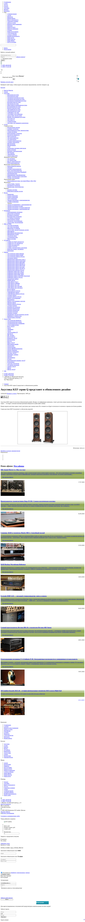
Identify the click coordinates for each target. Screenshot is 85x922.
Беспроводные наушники (14, 216)
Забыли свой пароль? (7, 897)
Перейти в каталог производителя (10, 451)
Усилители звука (12, 236)
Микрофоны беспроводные (15, 233)
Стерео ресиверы (12, 132)
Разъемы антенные (12, 311)
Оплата (6, 6)
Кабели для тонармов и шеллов (16, 301)
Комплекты (7, 751)
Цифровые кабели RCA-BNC (15, 273)
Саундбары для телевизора (14, 114)
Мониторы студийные (13, 228)
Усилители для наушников (14, 221)
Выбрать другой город (7, 82)
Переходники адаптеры (14, 317)
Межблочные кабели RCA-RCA (16, 259)
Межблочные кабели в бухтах (15, 270)
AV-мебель (7, 240)
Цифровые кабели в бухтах (15, 277)
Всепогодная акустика (13, 108)
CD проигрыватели (12, 138)
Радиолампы (10, 362)
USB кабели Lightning (13, 283)
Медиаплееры (11, 143)
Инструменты (11, 336)
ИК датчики (10, 335)
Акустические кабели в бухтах (16, 256)
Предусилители (11, 136)
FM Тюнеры (10, 152)
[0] (2, 70)
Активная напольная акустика (15, 99)
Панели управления (13, 351)
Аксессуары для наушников (15, 222)
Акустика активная (12, 225)
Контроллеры (11, 339)
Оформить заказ (5, 843)
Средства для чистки (13, 363)
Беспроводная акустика (14, 102)
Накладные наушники (13, 213)
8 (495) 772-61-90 (9, 375)
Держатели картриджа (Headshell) (16, 172)
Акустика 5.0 (11, 118)
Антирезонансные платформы (15, 323)
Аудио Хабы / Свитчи (13, 184)
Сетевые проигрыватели (14, 141)
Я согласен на (16, 872)
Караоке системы (12, 190)
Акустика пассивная (13, 227)
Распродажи (7, 756)
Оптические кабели (12, 279)
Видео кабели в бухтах (13, 290)
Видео (6, 192)
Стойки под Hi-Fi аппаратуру (15, 241)
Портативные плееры (13, 219)
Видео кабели (11, 289)
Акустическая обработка (14, 320)
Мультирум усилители (13, 185)
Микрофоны (10, 231)
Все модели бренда (7, 477)
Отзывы (9, 30)
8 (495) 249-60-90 (9, 373)
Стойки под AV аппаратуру (15, 243)
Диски (9, 331)
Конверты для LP (12, 338)
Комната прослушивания (14, 24)
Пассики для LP (11, 353)
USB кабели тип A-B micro (15, 288)
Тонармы (9, 167)
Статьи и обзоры (12, 34)
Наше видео (10, 37)
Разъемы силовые (12, 313)
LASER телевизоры (13, 201)
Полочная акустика (12, 96)
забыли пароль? (20, 57)
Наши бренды (11, 39)
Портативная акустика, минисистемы (18, 130)
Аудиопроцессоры (12, 237)
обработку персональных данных (20, 872)
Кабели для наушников (13, 298)
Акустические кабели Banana (15, 253)
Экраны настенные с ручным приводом (18, 207)
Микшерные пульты (13, 234)
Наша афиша (11, 40)
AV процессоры (11, 160)
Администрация (12, 14)
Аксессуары (7, 319)
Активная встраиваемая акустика (16, 100)
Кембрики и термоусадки (14, 316)
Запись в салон (11, 23)
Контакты (7, 11)
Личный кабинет (9, 792)
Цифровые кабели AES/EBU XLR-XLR (18, 276)
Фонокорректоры (12, 173)
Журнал (6, 9)
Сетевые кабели (11, 295)
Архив (9, 15)
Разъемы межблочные (13, 308)
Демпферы (10, 329)
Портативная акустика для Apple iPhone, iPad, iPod (21, 181)
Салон (6, 3)
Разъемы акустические (13, 307)
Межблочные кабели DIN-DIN (16, 262)
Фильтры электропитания (14, 151)
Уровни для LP (11, 366)
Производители (8, 757)
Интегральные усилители (14, 133)
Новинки (10, 25)
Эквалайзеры (11, 154)
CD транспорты (11, 139)
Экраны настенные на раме (15, 206)
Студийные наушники (13, 218)
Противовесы (11, 357)
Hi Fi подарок (8, 767)
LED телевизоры (12, 198)
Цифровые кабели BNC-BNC (15, 274)
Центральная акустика (13, 111)
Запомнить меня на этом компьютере (11, 888)
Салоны (6, 726)
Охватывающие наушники (14, 212)
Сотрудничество (12, 33)
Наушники (7, 210)
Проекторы (10, 194)
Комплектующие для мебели (15, 249)
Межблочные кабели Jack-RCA (16, 268)
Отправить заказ (5, 874)
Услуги (6, 5)
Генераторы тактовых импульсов (16, 148)
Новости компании (12, 28)
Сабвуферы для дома (13, 112)
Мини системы (11, 239)
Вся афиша (19, 466)
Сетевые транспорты (13, 142)
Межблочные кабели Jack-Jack (15, 267)
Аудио (6, 124)
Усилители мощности (13, 135)
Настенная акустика (13, 103)
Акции (6, 92)
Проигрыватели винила (14, 166)
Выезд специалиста (12, 20)
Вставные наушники (13, 215)
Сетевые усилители (12, 129)
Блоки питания (11, 149)
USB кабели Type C (12, 282)
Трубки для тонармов (13, 178)
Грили (9, 328)
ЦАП (8, 146)
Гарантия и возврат (12, 21)
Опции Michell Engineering (14, 348)
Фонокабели (10, 299)
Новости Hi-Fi (11, 27)
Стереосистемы (11, 121)
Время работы (11, 18)
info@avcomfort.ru (6, 804)
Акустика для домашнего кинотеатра (17, 123)
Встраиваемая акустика (14, 106)
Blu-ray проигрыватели (13, 161)
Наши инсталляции (12, 31)
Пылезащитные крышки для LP (16, 360)
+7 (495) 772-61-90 (6, 66)
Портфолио (7, 731)
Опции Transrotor (12, 350)
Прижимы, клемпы (12, 354)
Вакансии (10, 17)
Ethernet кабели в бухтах (14, 304)
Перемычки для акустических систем (17, 314)
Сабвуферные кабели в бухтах (15, 293)
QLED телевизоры (12, 195)
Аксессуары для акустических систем (18, 230)
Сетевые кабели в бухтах (14, 296)
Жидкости (10, 334)
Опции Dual (10, 345)
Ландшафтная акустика (14, 109)
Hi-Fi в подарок (11, 42)
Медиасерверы (11, 145)
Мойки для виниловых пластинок (17, 176)
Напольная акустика (13, 95)
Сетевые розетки (12, 305)
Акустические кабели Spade (15, 255)
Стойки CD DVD (12, 246)
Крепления (10, 250)
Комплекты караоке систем (15, 191)
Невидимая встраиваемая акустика (17, 105)
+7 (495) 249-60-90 (6, 65)
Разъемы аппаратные (13, 310)
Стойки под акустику (13, 244)
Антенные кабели (12, 258)
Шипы (9, 368)
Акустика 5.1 (11, 120)
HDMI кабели (11, 280)
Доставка (6, 8)
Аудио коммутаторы (13, 325)
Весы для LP (10, 326)
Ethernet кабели (11, 302)
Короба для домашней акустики (16, 117)
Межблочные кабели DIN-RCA (16, 264)
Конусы (9, 341)
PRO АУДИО (8, 224)
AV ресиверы (11, 158)
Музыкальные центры (13, 127)
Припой (9, 356)
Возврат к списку (12, 393)
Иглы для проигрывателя (14, 170)
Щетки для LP (11, 369)
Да (13, 79)
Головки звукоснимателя (14, 169)
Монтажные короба (12, 344)
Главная (6, 384)
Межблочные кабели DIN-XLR (16, 265)
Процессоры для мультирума (15, 187)
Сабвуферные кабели (13, 292)
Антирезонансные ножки (14, 322)
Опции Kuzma (11, 347)
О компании (7, 2)
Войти (6, 48)
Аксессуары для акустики (14, 115)
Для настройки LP (12, 332)
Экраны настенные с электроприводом (18, 209)
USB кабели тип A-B (13, 285)
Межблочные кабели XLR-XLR (16, 261)
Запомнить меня (7, 58)
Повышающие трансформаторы (16, 175)
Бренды (6, 90)
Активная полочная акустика (15, 97)
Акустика (6, 93)
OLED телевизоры (12, 197)
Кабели (6, 252)
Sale (5, 371)
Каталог (3, 87)
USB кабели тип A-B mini (14, 286)
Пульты (9, 359)
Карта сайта (7, 795)
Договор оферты (5, 811)
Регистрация (7, 49)
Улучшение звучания (13, 365)
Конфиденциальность (13, 36)
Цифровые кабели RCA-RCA (15, 271)
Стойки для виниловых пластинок (17, 247)
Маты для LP (11, 342)
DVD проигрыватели (13, 163)
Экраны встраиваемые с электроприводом (19, 204)
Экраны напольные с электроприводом (18, 200)
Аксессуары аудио (12, 155)
